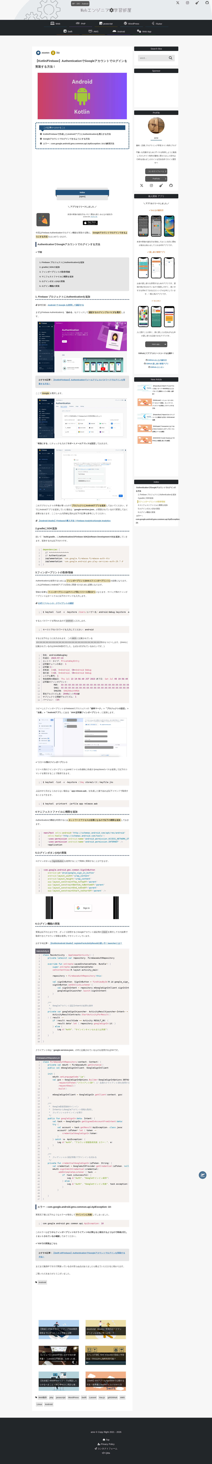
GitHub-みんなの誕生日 (157, 360)
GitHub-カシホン (157, 367)
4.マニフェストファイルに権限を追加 (153, 505)
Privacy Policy (107, 1444)
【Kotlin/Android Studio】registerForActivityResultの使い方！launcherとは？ (86, 943)
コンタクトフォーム (156, 171)
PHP (83, 23)
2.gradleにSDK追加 (145, 498)
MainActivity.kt (42, 951)
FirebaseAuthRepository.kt (48, 1058)
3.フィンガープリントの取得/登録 (151, 502)
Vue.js (102, 1397)
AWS (96, 31)
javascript (108, 23)
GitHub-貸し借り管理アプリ (157, 364)
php (51, 1397)
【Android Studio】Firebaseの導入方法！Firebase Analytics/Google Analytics (74, 521)
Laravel (92, 1397)
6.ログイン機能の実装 (146, 512)
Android (121, 31)
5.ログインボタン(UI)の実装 (149, 509)
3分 (58, 53)
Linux (39, 1404)
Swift (70, 31)
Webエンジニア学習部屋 (106, 10)
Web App (146, 31)
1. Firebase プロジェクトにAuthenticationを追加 (157, 494)
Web (58, 23)
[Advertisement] (82, 167)
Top (107, 1440)
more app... (156, 344)
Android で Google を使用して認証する (66, 305)
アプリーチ (94, 216)
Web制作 (43, 1397)
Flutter (159, 24)
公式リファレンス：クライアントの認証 (56, 603)
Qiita (107, 1453)
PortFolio (156, 179)
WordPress (133, 23)
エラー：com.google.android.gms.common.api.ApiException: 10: (158, 519)
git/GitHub (112, 1397)
